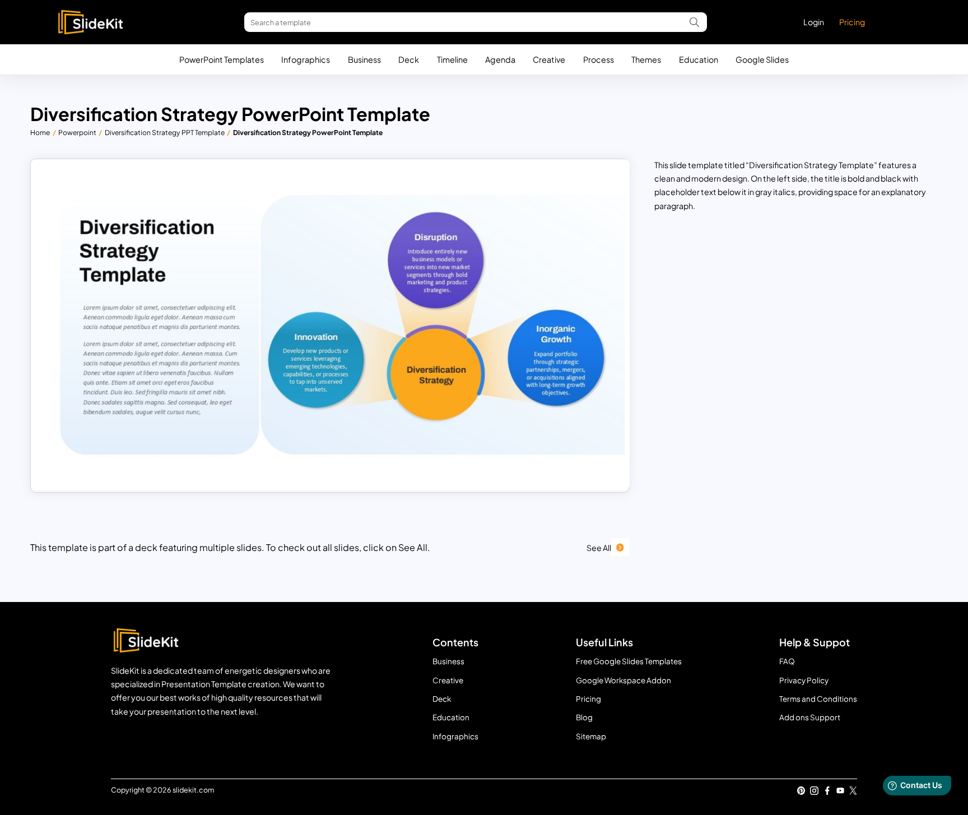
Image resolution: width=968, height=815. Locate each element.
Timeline (452, 59)
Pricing (852, 22)
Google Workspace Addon (623, 680)
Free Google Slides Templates (629, 661)
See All (599, 548)
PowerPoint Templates (221, 59)
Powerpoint (77, 132)
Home (40, 132)
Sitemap (591, 736)
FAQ (787, 661)
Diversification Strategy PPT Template (165, 132)
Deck (408, 59)
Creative (549, 59)
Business (364, 59)
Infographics (305, 59)
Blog (584, 717)
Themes (646, 59)
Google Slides (762, 59)
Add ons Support (809, 717)
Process (598, 59)
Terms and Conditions (818, 698)
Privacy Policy (804, 680)
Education (698, 59)
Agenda (500, 59)
